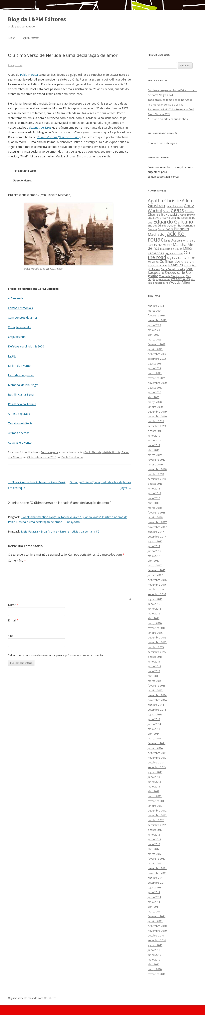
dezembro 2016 (157, 580)
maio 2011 (154, 902)
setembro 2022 (157, 358)
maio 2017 (154, 556)
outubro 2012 (156, 820)
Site (10, 636)
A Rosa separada (19, 414)
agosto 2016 (155, 599)
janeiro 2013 (155, 806)
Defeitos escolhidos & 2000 (26, 346)
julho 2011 (154, 892)
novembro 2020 (157, 383)
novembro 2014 (157, 700)
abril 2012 (153, 849)
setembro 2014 (157, 709)
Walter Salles (180, 279)
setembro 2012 (157, 825)
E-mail (13, 620)
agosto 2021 (155, 363)
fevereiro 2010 (156, 974)
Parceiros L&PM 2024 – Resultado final (171, 109)
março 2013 (155, 796)
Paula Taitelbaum (72, 457)
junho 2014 (154, 724)
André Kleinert (175, 206)
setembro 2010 (157, 940)
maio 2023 (154, 330)
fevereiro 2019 (156, 459)
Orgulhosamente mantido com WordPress (32, 998)
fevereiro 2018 (156, 512)
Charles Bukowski (162, 214)
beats (177, 210)
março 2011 (155, 911)
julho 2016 (154, 604)
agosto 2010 (155, 945)
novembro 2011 (157, 873)
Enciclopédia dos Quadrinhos (165, 225)
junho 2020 (154, 392)
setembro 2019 (157, 426)
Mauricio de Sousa (171, 249)
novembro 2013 (157, 757)
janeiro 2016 (155, 632)
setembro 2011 (157, 882)
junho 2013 (154, 781)
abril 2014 (153, 733)
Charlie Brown (186, 214)
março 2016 (155, 623)
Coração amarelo (19, 327)
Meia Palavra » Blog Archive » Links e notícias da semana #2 (60, 531)
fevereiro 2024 (156, 315)
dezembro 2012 (157, 810)
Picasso (187, 265)
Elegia (12, 356)
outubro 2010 (156, 935)
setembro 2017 (157, 536)
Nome (13, 605)
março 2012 (155, 854)
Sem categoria (49, 452)
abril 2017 (153, 560)
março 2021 (155, 373)
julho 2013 (154, 777)
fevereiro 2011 (156, 916)
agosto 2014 (155, 714)
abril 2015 (153, 676)
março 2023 (155, 339)
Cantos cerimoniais (20, 308)
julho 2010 (154, 950)
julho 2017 (154, 546)
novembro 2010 (157, 930)
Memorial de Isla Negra (23, 385)
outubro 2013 (156, 762)
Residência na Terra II (22, 404)
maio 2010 (154, 959)
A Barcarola (15, 298)
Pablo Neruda (29, 75)
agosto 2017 (155, 541)
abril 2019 (153, 450)
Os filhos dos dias (174, 261)
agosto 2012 (155, 830)
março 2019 (155, 455)
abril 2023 (153, 334)
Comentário (17, 560)
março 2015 (155, 681)
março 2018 (155, 508)
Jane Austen (173, 240)
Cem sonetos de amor (22, 317)
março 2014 (155, 738)
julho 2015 (154, 661)
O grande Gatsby (174, 253)
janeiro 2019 (155, 464)
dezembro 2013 (157, 753)
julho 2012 (154, 834)
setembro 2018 (157, 479)
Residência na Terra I (21, 394)
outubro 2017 (156, 532)
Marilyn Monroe (163, 245)
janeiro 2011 (155, 921)
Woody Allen (179, 282)
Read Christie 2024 (159, 114)
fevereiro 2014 (156, 743)
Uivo (182, 276)
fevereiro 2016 (156, 628)
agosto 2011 (155, 887)
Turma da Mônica (169, 276)
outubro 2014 (156, 705)
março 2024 (155, 310)
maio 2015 (154, 671)
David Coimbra (172, 217)
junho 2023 (154, 325)
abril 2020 (153, 397)
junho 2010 (154, 955)
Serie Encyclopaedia (173, 269)
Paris (191, 261)
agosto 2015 (155, 657)
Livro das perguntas (21, 375)
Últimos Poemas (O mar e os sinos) (58, 137)
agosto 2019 (155, 431)
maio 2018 (154, 498)
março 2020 (155, 402)
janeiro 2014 (155, 748)
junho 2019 (154, 440)
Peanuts (175, 264)
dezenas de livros (40, 127)
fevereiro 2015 (156, 685)
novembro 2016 (157, 584)
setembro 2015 (157, 652)
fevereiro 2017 (156, 570)
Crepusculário (17, 337)
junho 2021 (154, 368)
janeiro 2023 (155, 349)
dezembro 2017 (157, 522)
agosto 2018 (155, 483)
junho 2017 (154, 551)
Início (11, 38)
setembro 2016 (157, 594)
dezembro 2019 (157, 411)
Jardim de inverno (19, 366)
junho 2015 (154, 666)
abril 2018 (153, 503)
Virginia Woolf (163, 279)
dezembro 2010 (157, 926)
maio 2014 (154, 729)
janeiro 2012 (155, 863)
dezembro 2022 (157, 354)
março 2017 (155, 565)
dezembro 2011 (157, 868)
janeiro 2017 (155, 575)
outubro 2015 (156, 647)
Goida (161, 229)
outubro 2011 (156, 878)
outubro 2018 (156, 474)
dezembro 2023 (157, 320)
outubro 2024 (156, 306)
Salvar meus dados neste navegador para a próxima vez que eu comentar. (56, 655)
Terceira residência (20, 423)
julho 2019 (154, 435)
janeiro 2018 (155, 517)
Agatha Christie (164, 200)
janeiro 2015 (155, 690)
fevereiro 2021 (156, 378)
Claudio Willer (155, 217)
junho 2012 (154, 839)
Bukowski (189, 211)
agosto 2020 (155, 387)
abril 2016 (153, 618)
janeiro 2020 (155, 407)
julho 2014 (154, 719)
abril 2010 (153, 964)
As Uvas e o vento (20, 442)
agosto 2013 (155, 772)
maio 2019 (154, 445)
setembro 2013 (157, 767)
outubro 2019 (156, 421)
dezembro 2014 (157, 695)
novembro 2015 (157, 642)
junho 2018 (154, 493)
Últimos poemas (18, 433)
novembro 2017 (157, 527)
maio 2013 (154, 786)
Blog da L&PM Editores (37, 19)
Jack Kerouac (167, 236)
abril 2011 (153, 906)
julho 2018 (154, 488)
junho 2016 (154, 608)
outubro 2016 (156, 589)
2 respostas (15, 65)
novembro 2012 (157, 815)
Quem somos (31, 38)
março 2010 (155, 969)
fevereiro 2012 (156, 858)
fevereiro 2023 (156, 344)
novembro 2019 (157, 416)
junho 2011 (154, 897)
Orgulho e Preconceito (179, 258)
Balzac (166, 211)
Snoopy (170, 272)
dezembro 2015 (157, 637)
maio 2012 (154, 844)
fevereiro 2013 (156, 801)
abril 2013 (153, 791)
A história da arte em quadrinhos (168, 119)
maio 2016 (154, 613)
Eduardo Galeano (173, 221)
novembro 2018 (157, 469)
